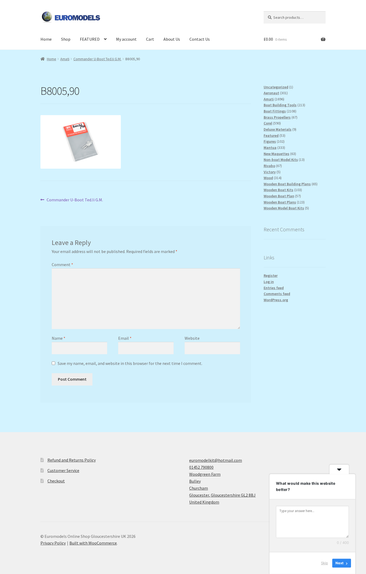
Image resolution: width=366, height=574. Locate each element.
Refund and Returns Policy (71, 460)
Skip (324, 563)
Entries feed (274, 287)
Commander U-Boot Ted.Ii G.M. (97, 58)
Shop (65, 39)
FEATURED (90, 39)
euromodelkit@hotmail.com (215, 460)
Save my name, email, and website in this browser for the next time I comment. (130, 363)
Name (58, 338)
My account (126, 39)
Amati (64, 58)
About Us (171, 39)
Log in (269, 281)
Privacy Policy (53, 543)
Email (125, 338)
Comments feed (277, 293)
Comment (62, 264)
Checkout (56, 481)
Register (271, 275)
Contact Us (199, 39)
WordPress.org (276, 299)
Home (46, 39)
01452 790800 (201, 467)
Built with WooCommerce (93, 543)
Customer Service (63, 470)
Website (192, 338)
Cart (150, 39)
